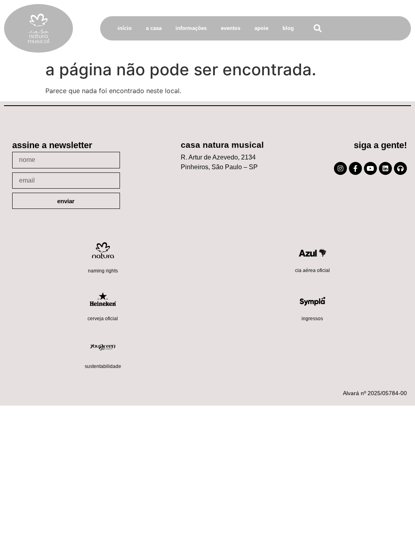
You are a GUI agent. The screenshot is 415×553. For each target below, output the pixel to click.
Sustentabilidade (103, 366)
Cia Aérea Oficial (312, 270)
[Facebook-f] (355, 168)
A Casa (154, 28)
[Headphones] (400, 168)
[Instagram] (340, 168)
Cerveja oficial (103, 318)
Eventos (230, 28)
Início (125, 28)
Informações (191, 28)
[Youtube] (370, 168)
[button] (317, 28)
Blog (288, 28)
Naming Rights (103, 271)
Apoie (261, 28)
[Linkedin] (385, 168)
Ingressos (312, 318)
